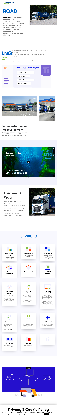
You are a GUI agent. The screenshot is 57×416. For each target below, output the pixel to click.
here (11, 329)
